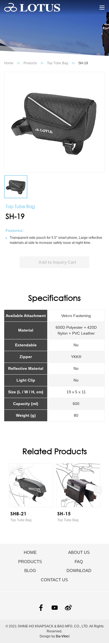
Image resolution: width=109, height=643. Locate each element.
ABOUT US (79, 552)
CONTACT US (54, 579)
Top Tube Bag (57, 63)
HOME (30, 552)
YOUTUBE (54, 607)
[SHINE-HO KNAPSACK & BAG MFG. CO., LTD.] (32, 7)
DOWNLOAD (79, 570)
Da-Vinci (62, 636)
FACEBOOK (40, 607)
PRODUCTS (30, 561)
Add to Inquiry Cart (57, 262)
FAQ (79, 561)
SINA (68, 607)
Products (30, 63)
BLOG (30, 570)
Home (8, 63)
